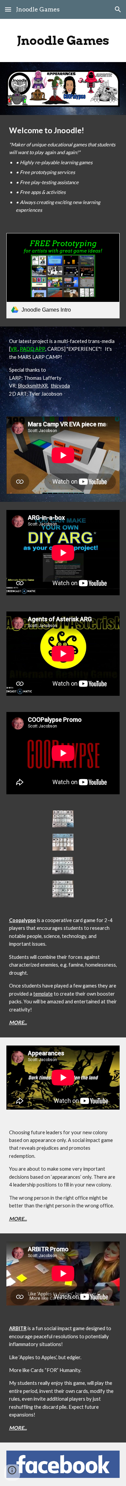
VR (14, 349)
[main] (63, 40)
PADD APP (32, 349)
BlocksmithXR (33, 386)
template (43, 994)
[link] (63, 275)
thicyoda (60, 386)
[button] (8, 9)
